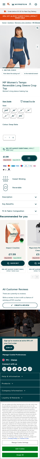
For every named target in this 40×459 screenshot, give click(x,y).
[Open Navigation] (4, 4)
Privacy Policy (12, 438)
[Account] (30, 4)
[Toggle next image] (37, 46)
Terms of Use (24, 438)
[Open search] (8, 4)
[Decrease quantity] (5, 137)
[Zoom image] (37, 28)
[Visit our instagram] (4, 369)
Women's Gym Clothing (23, 23)
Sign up (9, 347)
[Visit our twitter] (19, 369)
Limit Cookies (20, 449)
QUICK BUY (14, 263)
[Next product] (37, 277)
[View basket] (36, 4)
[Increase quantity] (13, 137)
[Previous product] (33, 277)
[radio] (6, 110)
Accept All (20, 455)
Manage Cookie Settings (20, 442)
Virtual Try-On (29, 101)
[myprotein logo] (19, 4)
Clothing (11, 23)
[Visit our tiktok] (14, 369)
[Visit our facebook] (9, 369)
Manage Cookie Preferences (14, 355)
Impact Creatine (13, 248)
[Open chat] (30, 369)
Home (4, 23)
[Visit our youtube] (25, 369)
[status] (9, 137)
